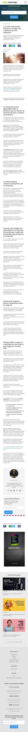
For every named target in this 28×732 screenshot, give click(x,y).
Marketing (6, 51)
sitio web (15, 98)
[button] (25, 2)
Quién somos (14, 654)
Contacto (14, 658)
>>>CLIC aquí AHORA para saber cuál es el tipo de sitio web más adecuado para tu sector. (13, 448)
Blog (14, 676)
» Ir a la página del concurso (14, 693)
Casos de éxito (14, 669)
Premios (14, 656)
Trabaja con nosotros (14, 661)
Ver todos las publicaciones (14, 642)
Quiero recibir (14, 17)
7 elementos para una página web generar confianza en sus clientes (12, 88)
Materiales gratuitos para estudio (14, 677)
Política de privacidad (14, 660)
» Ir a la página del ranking (14, 711)
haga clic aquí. (16, 91)
